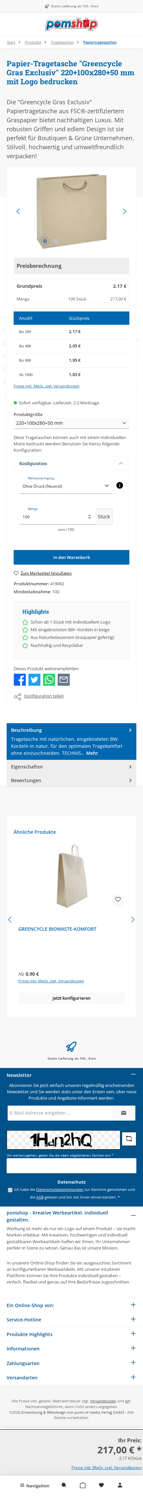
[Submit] (123, 1113)
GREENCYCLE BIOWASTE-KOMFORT (57, 929)
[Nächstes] (124, 211)
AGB (40, 1197)
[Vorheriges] (19, 211)
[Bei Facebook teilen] (19, 679)
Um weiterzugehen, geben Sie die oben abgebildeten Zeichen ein (60, 1155)
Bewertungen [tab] (26, 780)
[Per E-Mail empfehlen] (63, 679)
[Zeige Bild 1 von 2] (45, 241)
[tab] (71, 741)
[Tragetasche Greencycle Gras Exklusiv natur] (71, 211)
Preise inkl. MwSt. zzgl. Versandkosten (46, 385)
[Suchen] (64, 1485)
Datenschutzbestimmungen (59, 1189)
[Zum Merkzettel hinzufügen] (118, 900)
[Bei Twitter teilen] (34, 679)
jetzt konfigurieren (71, 998)
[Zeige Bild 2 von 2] (55, 241)
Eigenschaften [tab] (27, 766)
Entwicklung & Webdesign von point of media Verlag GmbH (72, 1412)
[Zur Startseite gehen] (71, 24)
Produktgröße (28, 414)
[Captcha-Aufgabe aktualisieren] (129, 1139)
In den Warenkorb (71, 557)
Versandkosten (103, 1400)
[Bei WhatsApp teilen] (49, 679)
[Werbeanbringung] (120, 485)
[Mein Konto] (120, 1485)
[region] (71, 211)
